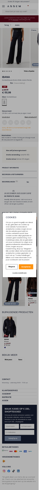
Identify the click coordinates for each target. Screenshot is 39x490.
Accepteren (25, 267)
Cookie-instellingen (19, 273)
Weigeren (11, 266)
